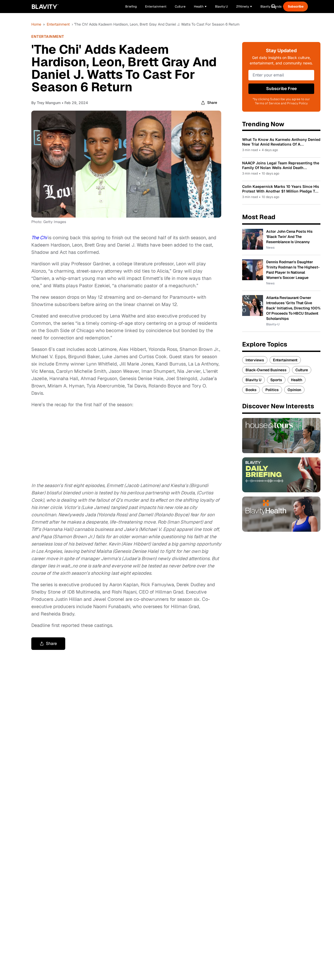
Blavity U (253, 380)
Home (36, 24)
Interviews (255, 360)
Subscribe (295, 6)
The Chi (39, 238)
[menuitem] (200, 6)
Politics (272, 389)
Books (251, 389)
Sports (276, 380)
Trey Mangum (49, 102)
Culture (301, 370)
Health (296, 380)
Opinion (294, 389)
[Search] (274, 6)
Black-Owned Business (266, 370)
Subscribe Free (281, 88)
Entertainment (58, 24)
